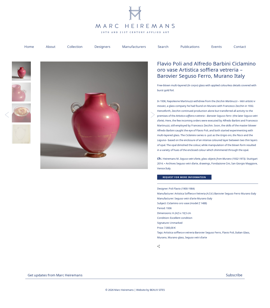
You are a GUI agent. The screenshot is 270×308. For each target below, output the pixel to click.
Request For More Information (184, 177)
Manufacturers (134, 46)
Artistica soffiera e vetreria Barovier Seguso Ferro (192, 232)
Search (163, 46)
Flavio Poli (228, 232)
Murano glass (176, 237)
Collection (75, 46)
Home (29, 46)
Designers (102, 46)
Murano (162, 237)
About (50, 46)
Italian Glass (242, 232)
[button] (158, 246)
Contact (240, 46)
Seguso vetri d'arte (196, 237)
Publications (189, 46)
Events (216, 46)
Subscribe (234, 275)
